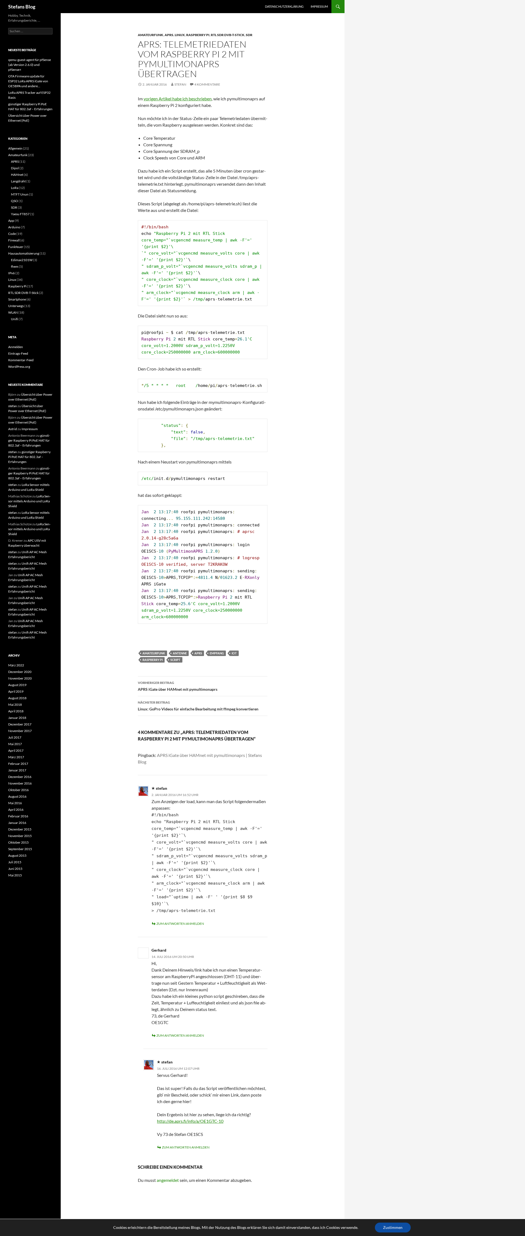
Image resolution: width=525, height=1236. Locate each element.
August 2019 (17, 685)
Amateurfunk (150, 35)
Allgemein (15, 148)
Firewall (14, 240)
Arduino (14, 227)
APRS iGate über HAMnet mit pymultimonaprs (177, 686)
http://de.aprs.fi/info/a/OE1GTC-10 (190, 1121)
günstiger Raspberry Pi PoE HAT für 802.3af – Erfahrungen (29, 440)
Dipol (15, 168)
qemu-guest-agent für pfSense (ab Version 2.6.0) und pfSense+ (29, 65)
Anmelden (15, 347)
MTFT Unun (19, 194)
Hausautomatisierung (23, 253)
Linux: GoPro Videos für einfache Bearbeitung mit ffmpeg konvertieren (198, 705)
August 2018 (17, 698)
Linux (180, 35)
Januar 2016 (17, 823)
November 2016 (20, 783)
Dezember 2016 (19, 777)
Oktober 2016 (18, 790)
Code (12, 234)
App (11, 220)
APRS (169, 35)
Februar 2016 (18, 816)
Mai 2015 (15, 875)
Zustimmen (392, 1227)
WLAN (13, 312)
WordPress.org (19, 367)
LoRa (14, 188)
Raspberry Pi (197, 35)
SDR (249, 35)
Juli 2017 (14, 737)
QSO (14, 201)
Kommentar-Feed (21, 360)
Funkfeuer (15, 247)
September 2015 (20, 849)
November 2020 (20, 678)
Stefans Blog (21, 7)
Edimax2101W (22, 260)
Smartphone (17, 299)
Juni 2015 (15, 869)
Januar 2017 (17, 770)
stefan (180, 84)
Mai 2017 (15, 744)
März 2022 (16, 665)
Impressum (319, 6)
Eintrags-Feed (18, 353)
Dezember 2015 (19, 829)
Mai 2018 (15, 704)
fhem (14, 266)
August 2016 (17, 796)
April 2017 (16, 750)
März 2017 (16, 757)
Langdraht (18, 181)
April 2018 (16, 711)
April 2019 (16, 691)
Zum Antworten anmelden (180, 924)
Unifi (14, 319)
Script (175, 659)
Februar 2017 (18, 764)
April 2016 (16, 810)
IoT (234, 653)
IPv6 (11, 273)
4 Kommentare (207, 84)
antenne (180, 653)
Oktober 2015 (18, 842)
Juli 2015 (14, 862)
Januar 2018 (17, 718)
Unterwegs (16, 306)
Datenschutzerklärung (284, 6)
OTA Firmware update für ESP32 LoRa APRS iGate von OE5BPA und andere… (28, 81)
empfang (217, 653)
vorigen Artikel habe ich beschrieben (178, 98)
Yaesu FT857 (20, 214)
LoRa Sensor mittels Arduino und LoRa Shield (29, 501)
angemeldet (168, 1180)
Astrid (12, 429)
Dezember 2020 (19, 672)
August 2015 (17, 855)
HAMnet (17, 175)
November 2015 (20, 836)
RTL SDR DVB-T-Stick (227, 35)
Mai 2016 (15, 803)
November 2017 (20, 731)
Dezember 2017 (19, 724)
